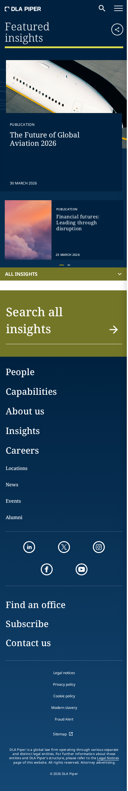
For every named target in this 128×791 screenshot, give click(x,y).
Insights (23, 431)
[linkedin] (29, 547)
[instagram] (99, 547)
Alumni (14, 517)
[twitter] (64, 547)
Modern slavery (64, 707)
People (20, 372)
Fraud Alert (64, 719)
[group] (64, 230)
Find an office (35, 605)
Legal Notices (108, 758)
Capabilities (31, 391)
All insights (21, 274)
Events (13, 501)
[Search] (102, 8)
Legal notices (64, 672)
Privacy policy (64, 684)
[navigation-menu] (118, 8)
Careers (22, 450)
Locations (16, 468)
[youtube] (82, 569)
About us (25, 411)
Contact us (28, 643)
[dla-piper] (23, 8)
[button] (113, 31)
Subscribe (27, 624)
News (12, 484)
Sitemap (60, 734)
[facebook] (47, 569)
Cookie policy (64, 695)
